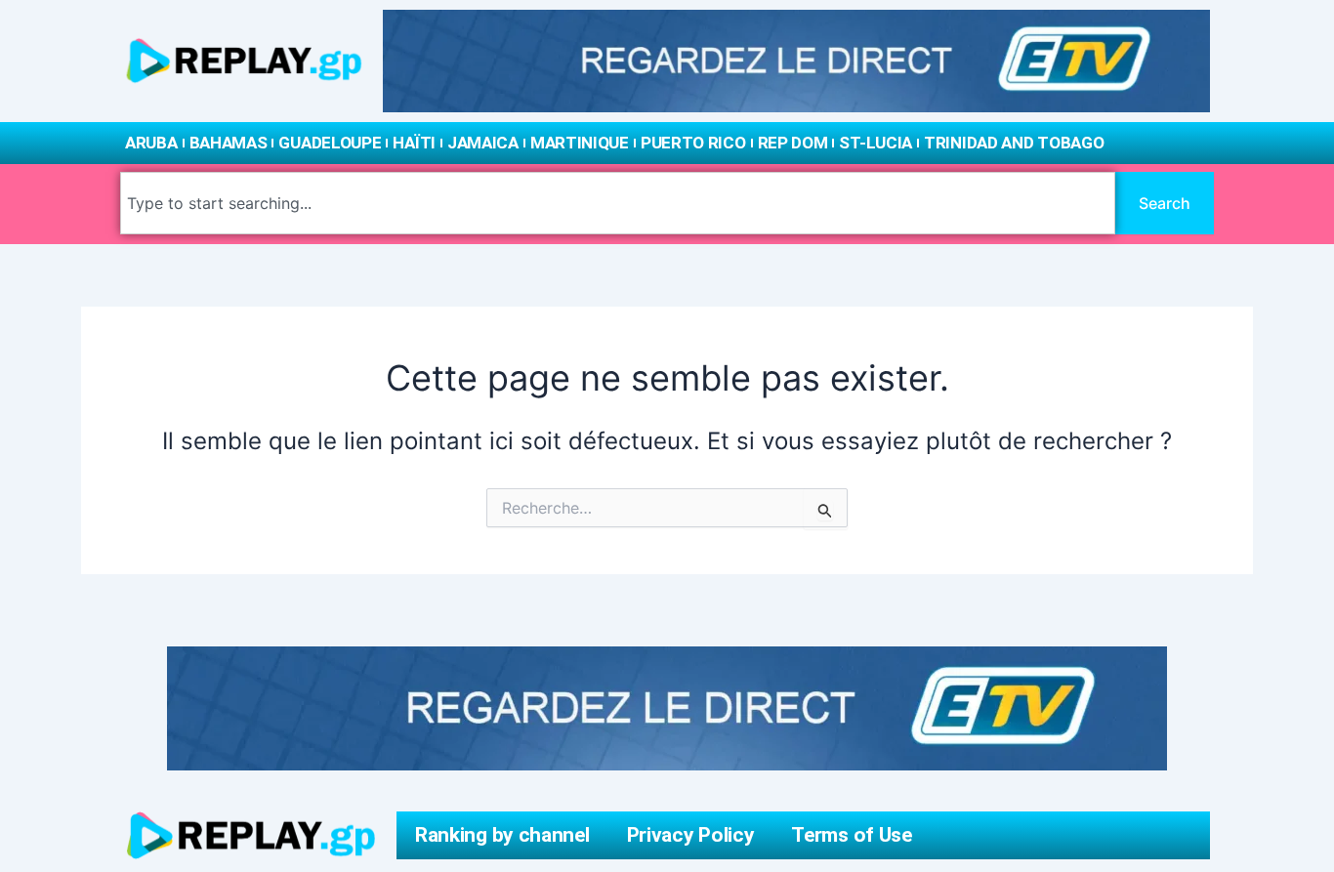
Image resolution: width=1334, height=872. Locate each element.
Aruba (151, 142)
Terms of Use (851, 835)
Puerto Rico (693, 142)
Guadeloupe (329, 142)
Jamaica (483, 142)
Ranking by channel (502, 835)
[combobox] (617, 203)
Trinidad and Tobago (1014, 142)
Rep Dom (793, 142)
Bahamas (228, 142)
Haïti (414, 142)
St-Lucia (875, 142)
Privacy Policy (691, 835)
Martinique (579, 142)
